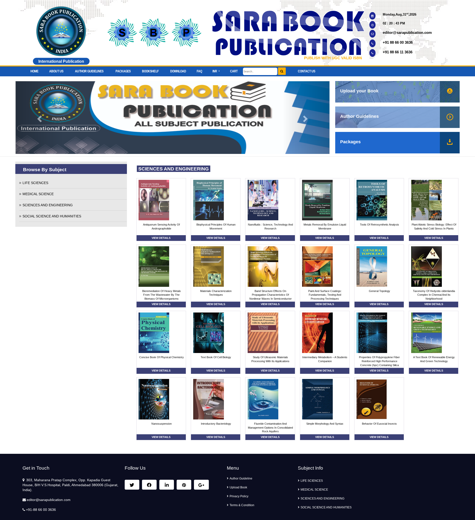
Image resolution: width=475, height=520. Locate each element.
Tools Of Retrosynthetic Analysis (379, 224)
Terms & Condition (242, 505)
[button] (216, 70)
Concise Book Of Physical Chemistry (161, 357)
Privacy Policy (239, 496)
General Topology (379, 291)
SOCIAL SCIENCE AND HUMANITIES (52, 216)
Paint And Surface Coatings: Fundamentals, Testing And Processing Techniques (325, 295)
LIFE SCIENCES (35, 183)
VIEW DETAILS (161, 237)
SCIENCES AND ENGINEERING (48, 205)
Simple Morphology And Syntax (324, 423)
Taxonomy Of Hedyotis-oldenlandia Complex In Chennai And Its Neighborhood (434, 295)
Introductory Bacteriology (216, 423)
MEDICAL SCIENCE (38, 194)
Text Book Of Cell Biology (216, 357)
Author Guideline (241, 478)
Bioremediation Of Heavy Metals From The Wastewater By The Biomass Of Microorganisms (161, 295)
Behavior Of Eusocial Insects (379, 423)
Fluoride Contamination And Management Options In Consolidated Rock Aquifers (270, 427)
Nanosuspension (161, 423)
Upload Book (238, 487)
